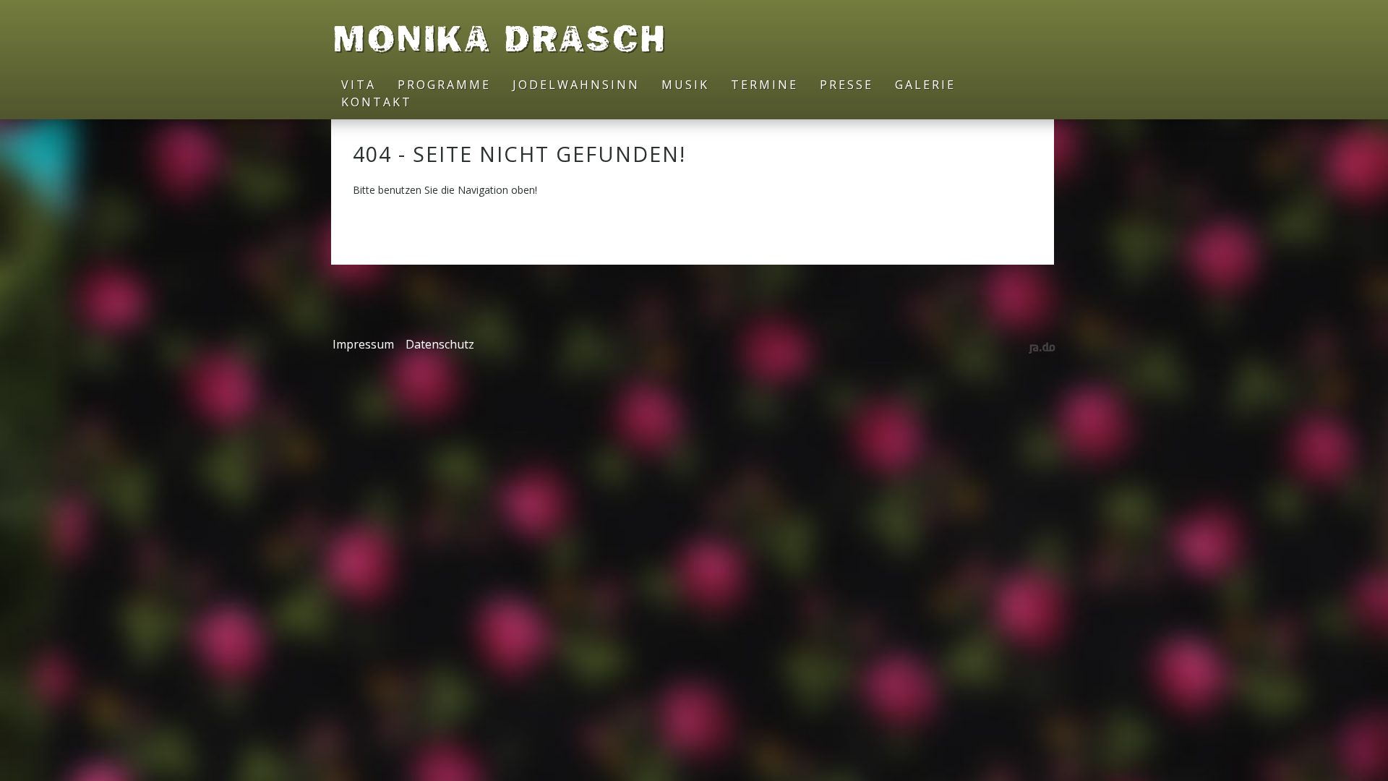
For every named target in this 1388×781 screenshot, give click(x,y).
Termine (764, 85)
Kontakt (376, 102)
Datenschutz (440, 344)
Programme (444, 85)
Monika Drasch (500, 38)
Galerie (925, 85)
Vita (358, 85)
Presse (846, 85)
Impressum (363, 344)
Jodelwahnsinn (576, 85)
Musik (685, 85)
